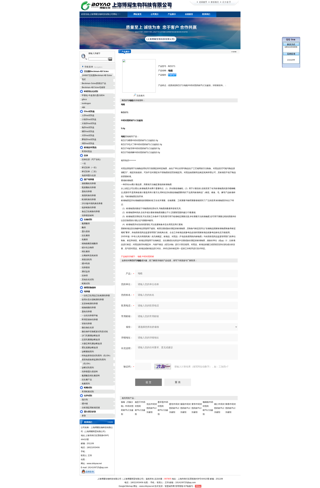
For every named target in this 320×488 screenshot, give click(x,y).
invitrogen (86, 103)
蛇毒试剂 (86, 283)
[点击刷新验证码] (162, 366)
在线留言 (189, 14)
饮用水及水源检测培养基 (93, 299)
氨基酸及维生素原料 (91, 375)
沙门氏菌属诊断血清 (91, 335)
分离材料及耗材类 (90, 255)
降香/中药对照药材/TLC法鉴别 (230, 408)
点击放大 (140, 95)
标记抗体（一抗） (90, 167)
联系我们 (206, 14)
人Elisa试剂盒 (88, 115)
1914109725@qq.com (185, 482)
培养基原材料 (88, 215)
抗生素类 (86, 235)
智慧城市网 (170, 486)
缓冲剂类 (86, 263)
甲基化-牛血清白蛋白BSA (93, 95)
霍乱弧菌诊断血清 (90, 347)
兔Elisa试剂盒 (88, 127)
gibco (84, 99)
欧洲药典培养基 (89, 199)
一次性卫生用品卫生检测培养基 (96, 295)
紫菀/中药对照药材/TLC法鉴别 (185, 408)
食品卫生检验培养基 (91, 211)
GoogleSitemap (126, 486)
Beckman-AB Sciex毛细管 (93, 87)
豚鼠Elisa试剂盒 (89, 139)
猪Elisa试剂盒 (88, 131)
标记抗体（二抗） (90, 171)
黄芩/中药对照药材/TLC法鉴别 (197, 408)
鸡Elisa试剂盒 (88, 143)
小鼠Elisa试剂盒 (89, 119)
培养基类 (86, 267)
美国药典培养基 (89, 195)
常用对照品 (87, 151)
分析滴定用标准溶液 (91, 407)
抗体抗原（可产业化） (92, 159)
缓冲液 (85, 403)
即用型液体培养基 (90, 319)
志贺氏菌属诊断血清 (91, 339)
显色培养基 (87, 191)
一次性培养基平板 (90, 315)
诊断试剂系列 (88, 367)
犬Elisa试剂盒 (88, 135)
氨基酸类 (86, 223)
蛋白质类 (86, 231)
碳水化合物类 (88, 247)
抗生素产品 (87, 379)
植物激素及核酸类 (90, 243)
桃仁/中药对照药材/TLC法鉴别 (219, 408)
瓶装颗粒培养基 (89, 187)
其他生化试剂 (88, 279)
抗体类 (85, 275)
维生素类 (86, 251)
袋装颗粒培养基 (89, 183)
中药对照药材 (148, 256)
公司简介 (155, 14)
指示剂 (85, 399)
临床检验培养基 (89, 207)
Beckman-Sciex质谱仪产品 (94, 83)
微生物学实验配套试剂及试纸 (95, 331)
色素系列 (86, 383)
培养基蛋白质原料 (90, 371)
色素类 (85, 239)
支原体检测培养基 (90, 303)
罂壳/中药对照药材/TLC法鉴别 (174, 408)
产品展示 (172, 14)
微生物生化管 (88, 327)
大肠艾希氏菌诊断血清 (92, 343)
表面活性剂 (87, 259)
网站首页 (138, 14)
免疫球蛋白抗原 (89, 175)
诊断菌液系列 (88, 351)
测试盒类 (86, 271)
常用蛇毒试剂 (88, 391)
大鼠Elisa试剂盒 (89, 123)
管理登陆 (179, 486)
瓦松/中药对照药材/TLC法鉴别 (151, 408)
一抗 (84, 163)
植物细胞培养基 (89, 307)
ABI (83, 107)
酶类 (84, 227)
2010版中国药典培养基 (92, 203)
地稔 (140, 256)
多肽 (84, 415)
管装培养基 (87, 323)
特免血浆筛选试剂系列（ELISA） (97, 355)
